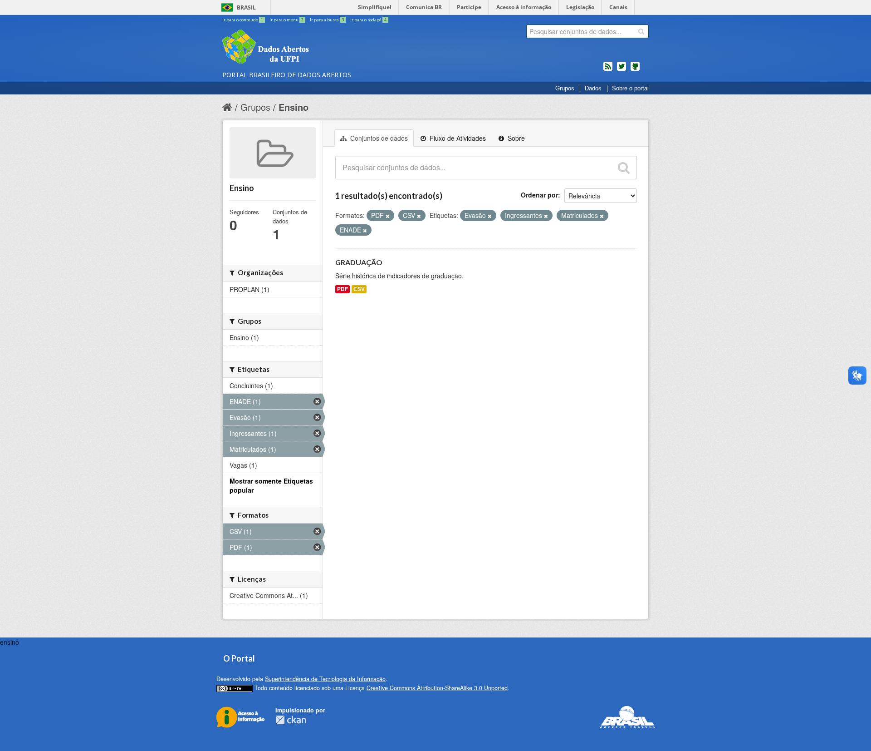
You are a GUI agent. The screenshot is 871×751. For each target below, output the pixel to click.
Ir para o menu (286, 20)
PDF (342, 289)
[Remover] (388, 215)
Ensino (293, 107)
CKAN (290, 720)
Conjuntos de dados (378, 138)
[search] (641, 31)
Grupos (564, 88)
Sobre (515, 138)
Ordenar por (539, 194)
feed (607, 70)
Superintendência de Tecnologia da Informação (325, 679)
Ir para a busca (327, 20)
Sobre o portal (630, 88)
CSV (359, 289)
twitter (621, 70)
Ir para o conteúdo (242, 20)
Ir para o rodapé (368, 20)
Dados (593, 88)
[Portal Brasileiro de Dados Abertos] (319, 48)
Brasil (246, 7)
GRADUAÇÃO (358, 262)
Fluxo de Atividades (457, 138)
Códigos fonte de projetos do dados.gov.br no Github (635, 70)
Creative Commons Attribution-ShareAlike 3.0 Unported (437, 688)
